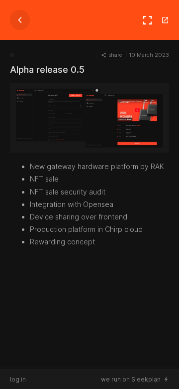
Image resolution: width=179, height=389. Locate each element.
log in (18, 379)
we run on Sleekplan (131, 379)
